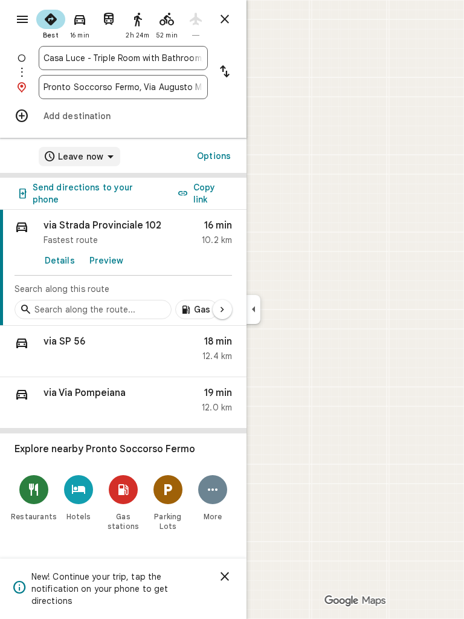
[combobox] (123, 58)
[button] (123, 351)
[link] (123, 268)
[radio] (50, 23)
